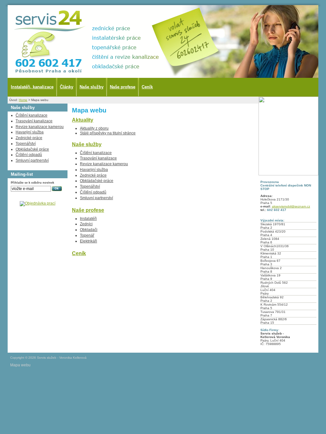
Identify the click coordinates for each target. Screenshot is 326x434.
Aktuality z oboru (94, 128)
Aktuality (82, 120)
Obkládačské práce (96, 181)
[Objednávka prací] (37, 203)
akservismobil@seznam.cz (291, 206)
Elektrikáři (88, 241)
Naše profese (122, 87)
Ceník (147, 87)
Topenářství (90, 186)
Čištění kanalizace (96, 153)
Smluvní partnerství (96, 198)
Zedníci (86, 224)
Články (66, 87)
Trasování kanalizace (98, 158)
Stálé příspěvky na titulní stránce (108, 133)
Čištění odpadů (93, 192)
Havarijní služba (94, 169)
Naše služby (91, 87)
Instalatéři (88, 218)
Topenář (87, 235)
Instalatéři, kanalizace (32, 87)
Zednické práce (93, 175)
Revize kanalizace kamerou (104, 164)
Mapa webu (20, 365)
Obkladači (88, 229)
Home (23, 100)
